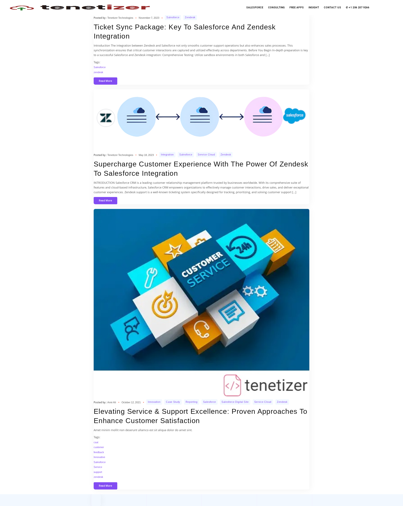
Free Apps (296, 7)
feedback (99, 452)
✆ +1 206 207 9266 (357, 7)
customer (99, 447)
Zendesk (190, 17)
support (98, 472)
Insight (314, 7)
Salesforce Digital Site (235, 402)
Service (98, 467)
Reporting (192, 402)
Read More (105, 80)
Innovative (99, 457)
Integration (167, 154)
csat (96, 442)
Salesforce (254, 7)
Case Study (173, 402)
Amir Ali (111, 402)
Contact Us (332, 7)
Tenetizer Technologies (120, 18)
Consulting (276, 7)
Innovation (154, 402)
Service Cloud (206, 154)
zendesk (98, 72)
